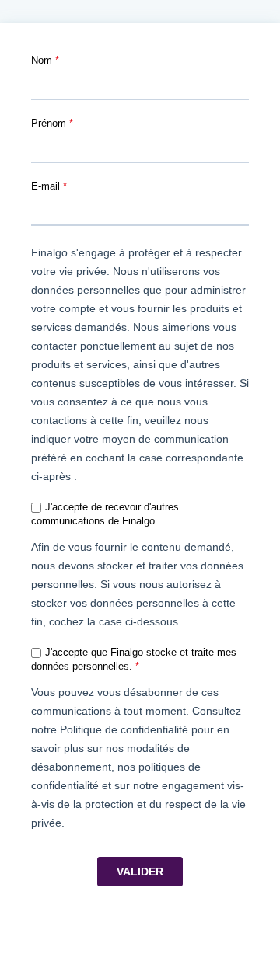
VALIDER (140, 871)
